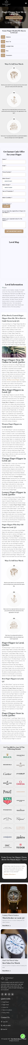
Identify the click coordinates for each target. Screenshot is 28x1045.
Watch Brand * (6, 178)
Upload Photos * (6, 204)
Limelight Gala (9, 46)
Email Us (5, 1029)
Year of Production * (8, 191)
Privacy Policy (5, 1012)
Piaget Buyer (5, 1002)
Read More (5, 925)
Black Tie (8, 41)
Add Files (6, 206)
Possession (9, 55)
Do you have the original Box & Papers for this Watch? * (14, 211)
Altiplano (8, 37)
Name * (4, 159)
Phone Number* (6, 172)
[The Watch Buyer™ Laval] (3, 978)
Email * (4, 165)
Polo (7, 50)
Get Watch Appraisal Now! (14, 17)
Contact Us (5, 1007)
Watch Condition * (7, 197)
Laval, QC (5, 1021)
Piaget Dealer (5, 1004)
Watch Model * (6, 185)
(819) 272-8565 (15, 23)
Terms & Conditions (7, 1010)
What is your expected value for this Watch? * (12, 219)
